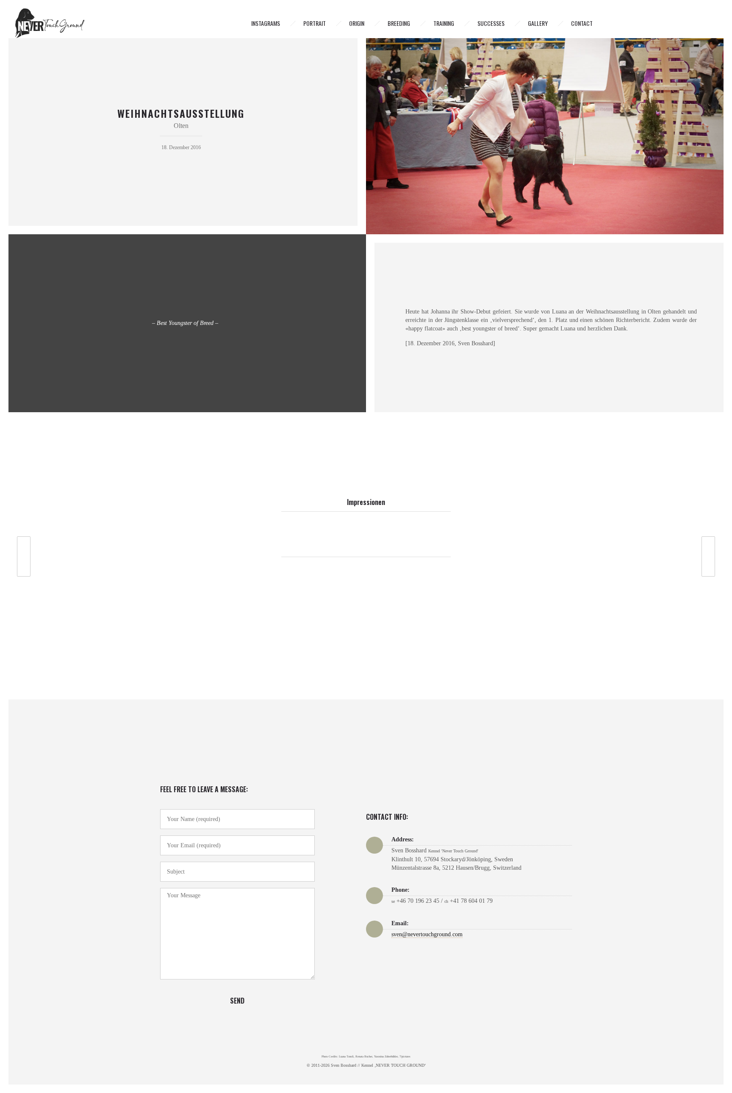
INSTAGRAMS (265, 23)
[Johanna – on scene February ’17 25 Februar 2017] (712, 556)
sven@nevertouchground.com (427, 934)
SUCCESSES (491, 23)
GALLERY (538, 23)
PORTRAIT (314, 23)
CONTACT (582, 23)
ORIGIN (356, 23)
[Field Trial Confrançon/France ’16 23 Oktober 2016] (19, 556)
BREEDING (399, 23)
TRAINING (443, 23)
